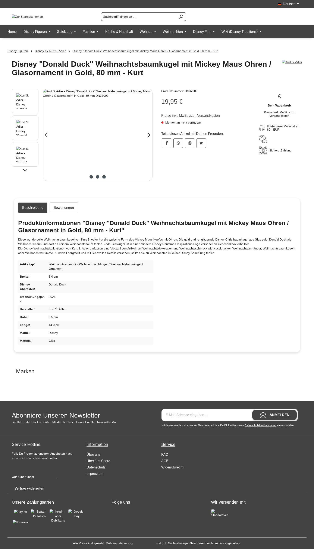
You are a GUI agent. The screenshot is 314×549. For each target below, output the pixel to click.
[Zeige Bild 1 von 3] (91, 177)
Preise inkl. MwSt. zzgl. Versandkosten (190, 115)
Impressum (95, 474)
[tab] (32, 207)
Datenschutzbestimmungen (260, 425)
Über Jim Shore (98, 461)
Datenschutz (96, 467)
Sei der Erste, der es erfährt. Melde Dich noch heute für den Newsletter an (64, 422)
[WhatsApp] (178, 143)
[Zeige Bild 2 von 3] (97, 177)
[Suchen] (181, 16)
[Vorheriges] (46, 135)
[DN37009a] (97, 135)
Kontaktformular (45, 476)
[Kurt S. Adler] (292, 62)
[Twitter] (201, 143)
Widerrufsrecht (172, 467)
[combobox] (138, 16)
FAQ (164, 454)
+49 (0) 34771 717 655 (31, 466)
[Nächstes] (149, 135)
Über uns (93, 454)
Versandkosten (145, 543)
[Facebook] (166, 143)
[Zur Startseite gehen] (33, 16)
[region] (82, 135)
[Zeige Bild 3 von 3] (104, 177)
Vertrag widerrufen (29, 488)
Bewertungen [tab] (64, 207)
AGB (165, 461)
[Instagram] (189, 143)
